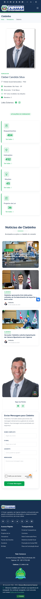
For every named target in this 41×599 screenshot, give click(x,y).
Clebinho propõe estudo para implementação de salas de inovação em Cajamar (20, 256)
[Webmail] (19, 2)
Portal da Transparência (29, 530)
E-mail (6, 440)
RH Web (3, 546)
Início (2, 19)
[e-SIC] (16, 2)
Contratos (25, 533)
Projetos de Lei (5, 533)
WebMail (3, 530)
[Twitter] (13, 2)
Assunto (7, 449)
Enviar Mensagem (15, 483)
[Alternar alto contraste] (36, 2)
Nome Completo (9, 432)
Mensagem (8, 457)
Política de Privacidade (17, 592)
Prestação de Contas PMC (29, 543)
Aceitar (21, 596)
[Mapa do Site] (22, 2)
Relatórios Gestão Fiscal (29, 539)
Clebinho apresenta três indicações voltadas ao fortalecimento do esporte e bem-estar (20, 297)
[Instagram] (7, 2)
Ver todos (9, 139)
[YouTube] (10, 2)
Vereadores (10, 19)
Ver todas (7, 163)
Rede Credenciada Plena (29, 536)
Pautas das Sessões (7, 539)
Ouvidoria (4, 543)
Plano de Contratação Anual (30, 546)
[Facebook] (4, 2)
